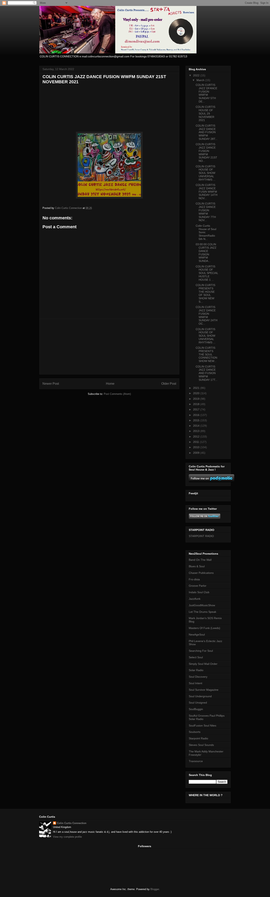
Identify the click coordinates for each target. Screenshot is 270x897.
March (200, 80)
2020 (196, 393)
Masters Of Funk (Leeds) (204, 628)
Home (110, 383)
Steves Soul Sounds (201, 744)
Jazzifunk (194, 598)
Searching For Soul (201, 650)
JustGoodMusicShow (202, 605)
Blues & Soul (197, 566)
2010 (196, 447)
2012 (196, 436)
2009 (196, 452)
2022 (196, 75)
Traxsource (196, 761)
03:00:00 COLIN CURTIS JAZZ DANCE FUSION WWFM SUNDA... (206, 252)
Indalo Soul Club (199, 592)
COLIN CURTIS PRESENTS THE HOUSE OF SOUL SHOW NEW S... (205, 293)
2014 (196, 425)
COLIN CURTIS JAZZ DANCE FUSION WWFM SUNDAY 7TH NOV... (206, 212)
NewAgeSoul (197, 634)
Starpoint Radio (198, 738)
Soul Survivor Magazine (203, 689)
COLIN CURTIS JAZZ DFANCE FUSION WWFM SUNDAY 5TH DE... (206, 93)
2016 (196, 415)
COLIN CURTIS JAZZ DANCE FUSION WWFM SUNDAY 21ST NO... (206, 152)
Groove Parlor (197, 585)
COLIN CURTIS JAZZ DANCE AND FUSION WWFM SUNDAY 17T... (206, 373)
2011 (196, 441)
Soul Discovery (198, 676)
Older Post (168, 383)
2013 (196, 431)
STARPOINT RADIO (201, 536)
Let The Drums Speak (202, 611)
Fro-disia (194, 579)
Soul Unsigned (198, 702)
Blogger (154, 889)
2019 (196, 398)
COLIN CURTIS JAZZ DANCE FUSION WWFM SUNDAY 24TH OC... (206, 315)
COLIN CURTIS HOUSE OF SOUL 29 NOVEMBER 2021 (205, 113)
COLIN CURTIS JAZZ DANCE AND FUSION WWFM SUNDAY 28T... (206, 132)
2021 (196, 387)
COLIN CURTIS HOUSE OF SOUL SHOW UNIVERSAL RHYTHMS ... (205, 173)
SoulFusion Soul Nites (202, 725)
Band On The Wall (200, 559)
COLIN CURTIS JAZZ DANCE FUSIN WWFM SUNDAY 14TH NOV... (206, 191)
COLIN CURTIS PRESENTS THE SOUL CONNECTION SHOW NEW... (206, 354)
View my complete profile (67, 836)
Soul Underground (200, 696)
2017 (196, 409)
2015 (196, 420)
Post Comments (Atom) (117, 393)
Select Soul (196, 657)
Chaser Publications (201, 572)
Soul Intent (195, 683)
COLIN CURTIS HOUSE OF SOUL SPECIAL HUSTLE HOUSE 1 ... (207, 273)
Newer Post (50, 383)
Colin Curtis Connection (71, 823)
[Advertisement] (109, 346)
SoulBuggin (196, 709)
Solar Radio (196, 670)
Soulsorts (194, 731)
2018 (196, 404)
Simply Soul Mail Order (203, 663)
